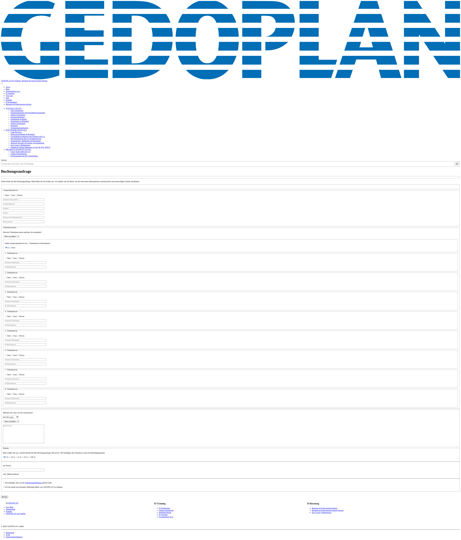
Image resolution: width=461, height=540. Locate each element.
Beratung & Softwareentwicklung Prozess (328, 510)
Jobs (7, 98)
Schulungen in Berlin (19, 119)
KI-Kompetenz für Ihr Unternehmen (24, 156)
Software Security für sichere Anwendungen (27, 143)
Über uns (9, 96)
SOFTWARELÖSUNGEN (16, 130)
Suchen (4, 160)
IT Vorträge (10, 94)
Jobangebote (10, 509)
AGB (8, 535)
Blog (7, 89)
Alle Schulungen (17, 111)
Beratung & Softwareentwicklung (18, 104)
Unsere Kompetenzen (19, 154)
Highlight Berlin (165, 513)
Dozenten (14, 126)
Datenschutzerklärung (33, 483)
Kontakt (9, 100)
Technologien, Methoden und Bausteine (26, 141)
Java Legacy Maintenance (20, 145)
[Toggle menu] (2, 83)
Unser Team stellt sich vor (20, 152)
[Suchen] (456, 164)
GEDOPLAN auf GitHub (16, 514)
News (8, 87)
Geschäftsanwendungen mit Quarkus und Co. (28, 137)
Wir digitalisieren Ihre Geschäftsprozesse (26, 139)
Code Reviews (16, 132)
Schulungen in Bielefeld (20, 121)
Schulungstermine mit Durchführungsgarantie (28, 113)
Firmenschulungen (18, 117)
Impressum (10, 533)
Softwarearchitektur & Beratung (23, 134)
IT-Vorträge (163, 515)
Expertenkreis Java (13, 91)
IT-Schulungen (11, 102)
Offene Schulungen (18, 115)
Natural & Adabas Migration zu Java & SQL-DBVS (30, 147)
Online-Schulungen (18, 124)
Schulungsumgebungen (19, 128)
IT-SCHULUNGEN (13, 108)
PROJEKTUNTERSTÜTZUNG (18, 149)
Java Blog (9, 507)
